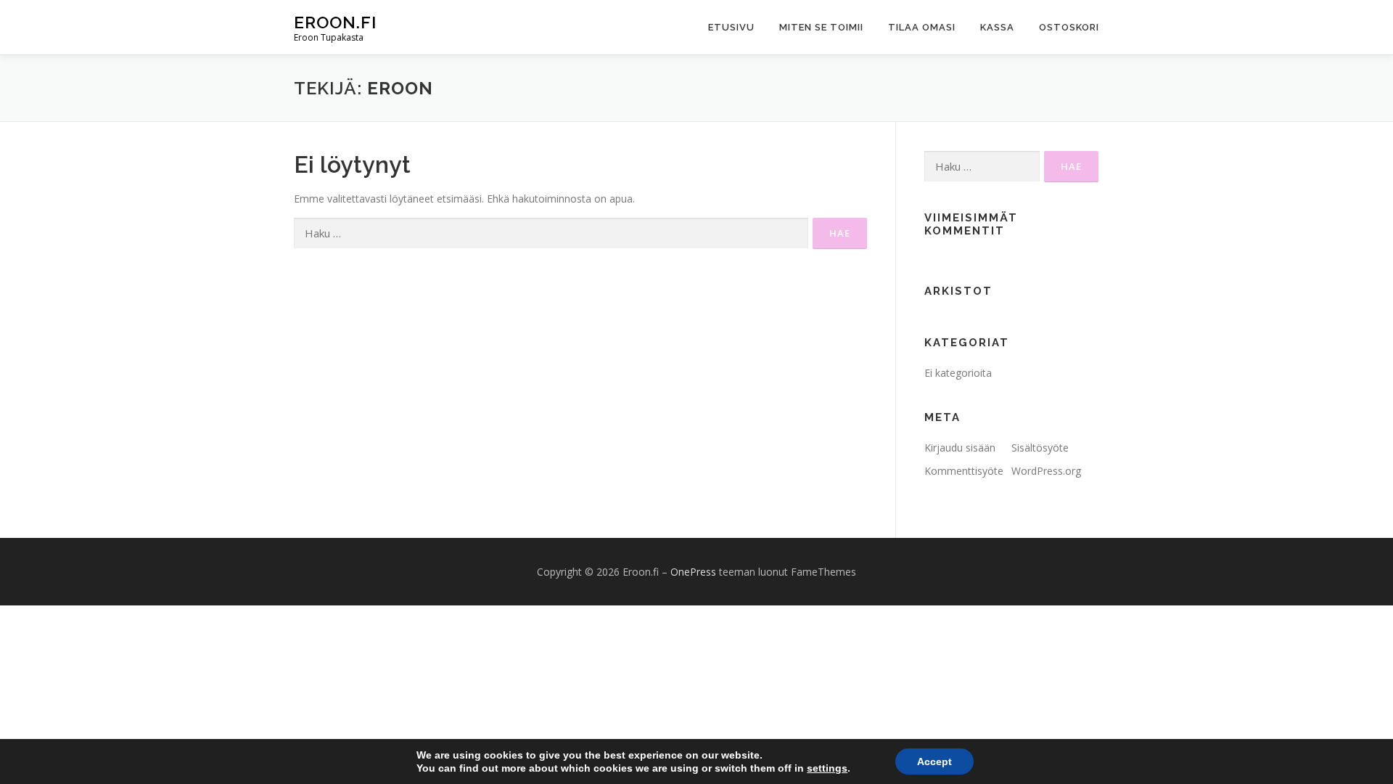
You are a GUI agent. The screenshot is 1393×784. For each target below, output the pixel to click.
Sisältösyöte (1040, 447)
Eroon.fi (335, 22)
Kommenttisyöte (963, 471)
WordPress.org (1046, 471)
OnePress (693, 572)
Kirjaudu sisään (959, 447)
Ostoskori (1069, 27)
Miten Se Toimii (821, 27)
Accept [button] (934, 761)
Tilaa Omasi (922, 27)
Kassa (997, 27)
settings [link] (827, 768)
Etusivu (731, 27)
